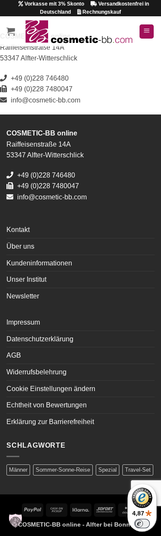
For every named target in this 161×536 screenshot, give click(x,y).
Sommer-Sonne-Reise (63, 470)
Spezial (107, 470)
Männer (18, 470)
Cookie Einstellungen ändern (50, 388)
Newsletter (22, 296)
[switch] (142, 523)
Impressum (23, 322)
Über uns (20, 246)
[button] (10, 31)
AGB (13, 355)
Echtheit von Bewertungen (46, 405)
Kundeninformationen (39, 263)
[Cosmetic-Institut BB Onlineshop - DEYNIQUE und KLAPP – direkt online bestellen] (78, 31)
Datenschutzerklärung (39, 339)
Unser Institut (26, 279)
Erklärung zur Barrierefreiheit (50, 421)
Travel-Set (138, 470)
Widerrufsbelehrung (36, 372)
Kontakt (18, 229)
